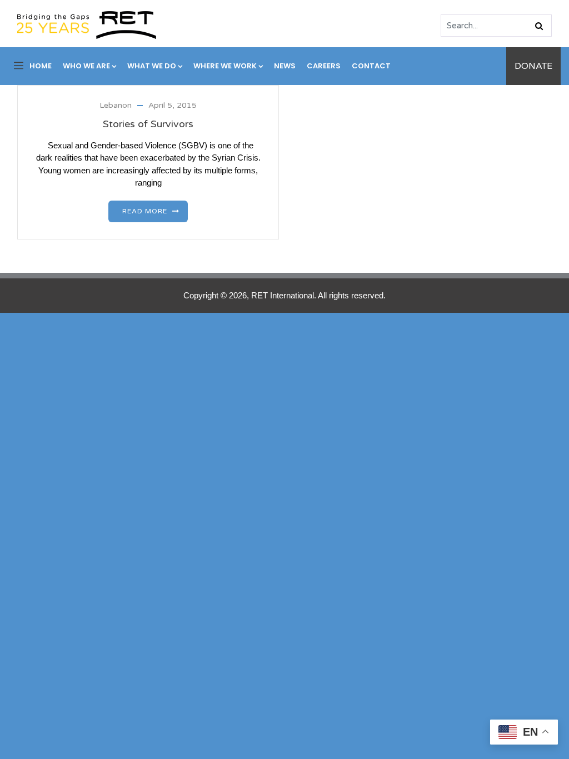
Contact (371, 66)
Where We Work (225, 66)
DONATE (533, 66)
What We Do (151, 66)
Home (40, 66)
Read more (144, 211)
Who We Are (86, 66)
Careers (324, 66)
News (285, 66)
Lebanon (115, 105)
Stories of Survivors (148, 124)
